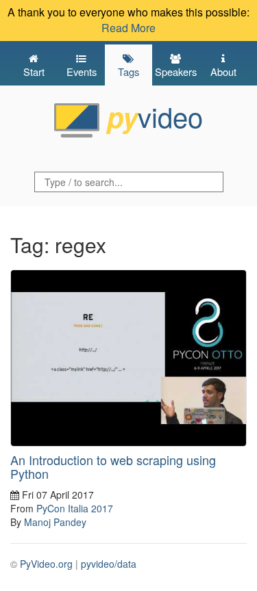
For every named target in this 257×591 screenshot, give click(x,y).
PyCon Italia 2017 (74, 508)
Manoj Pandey (55, 522)
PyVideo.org (46, 563)
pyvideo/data (108, 563)
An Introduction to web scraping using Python (113, 466)
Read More (128, 28)
